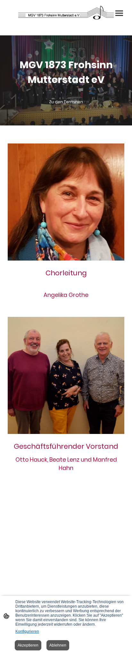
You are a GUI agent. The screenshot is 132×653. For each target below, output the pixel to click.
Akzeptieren (28, 645)
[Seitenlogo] (66, 13)
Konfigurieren (27, 631)
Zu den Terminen (66, 102)
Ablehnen (57, 645)
